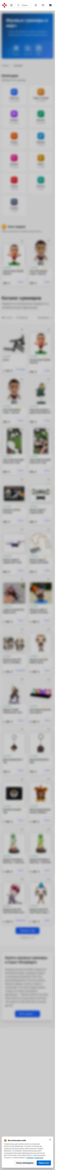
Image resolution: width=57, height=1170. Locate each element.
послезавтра (20, 670)
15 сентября (20, 370)
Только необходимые (24, 1163)
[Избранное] (43, 5)
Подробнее (38, 1158)
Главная (5, 65)
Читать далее (25, 1013)
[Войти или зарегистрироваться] (36, 5)
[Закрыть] (50, 1139)
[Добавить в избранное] (22, 241)
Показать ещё (27, 930)
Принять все (44, 1163)
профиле (30, 1158)
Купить (21, 282)
